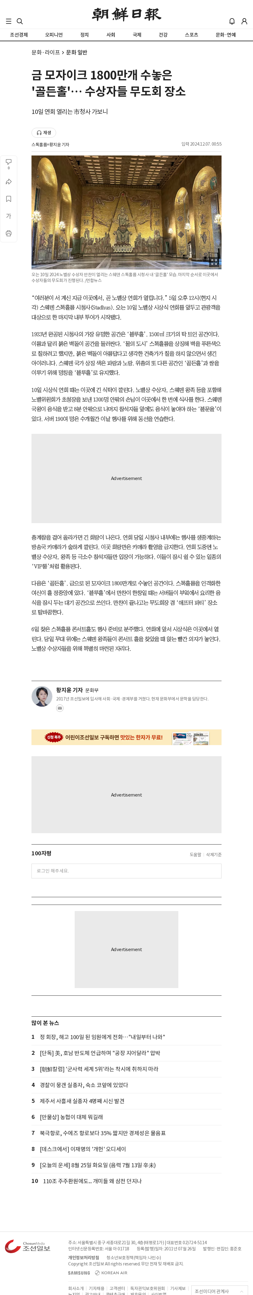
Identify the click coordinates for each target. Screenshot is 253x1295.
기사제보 (178, 1288)
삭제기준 (214, 854)
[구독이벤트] (126, 737)
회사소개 (76, 1288)
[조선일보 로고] (126, 14)
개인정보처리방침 (83, 1258)
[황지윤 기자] (41, 696)
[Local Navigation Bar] (8, 21)
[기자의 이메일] (60, 710)
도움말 (195, 854)
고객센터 (117, 1288)
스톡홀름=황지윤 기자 (50, 144)
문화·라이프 (45, 52)
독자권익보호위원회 (147, 1288)
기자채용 (96, 1288)
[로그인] (244, 21)
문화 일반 (77, 52)
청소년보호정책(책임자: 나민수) (133, 1258)
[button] (8, 21)
